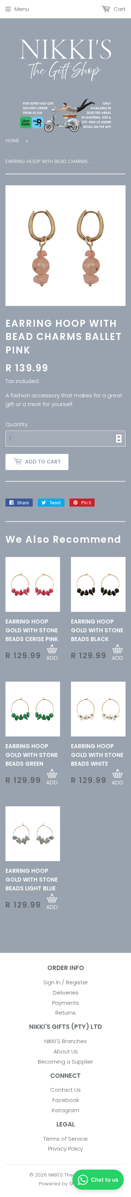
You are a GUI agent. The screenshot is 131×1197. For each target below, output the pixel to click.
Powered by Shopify (63, 1183)
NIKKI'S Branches (65, 1041)
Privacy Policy (65, 1148)
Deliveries (66, 992)
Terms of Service (65, 1139)
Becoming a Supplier (65, 1061)
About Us (65, 1051)
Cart (119, 9)
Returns (65, 1012)
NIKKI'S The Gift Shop (72, 1174)
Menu (22, 9)
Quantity (16, 424)
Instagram (65, 1110)
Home (12, 140)
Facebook (65, 1100)
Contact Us (65, 1090)
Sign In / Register (65, 982)
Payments (65, 1003)
